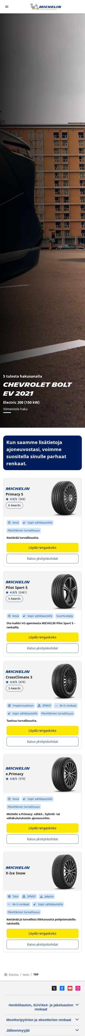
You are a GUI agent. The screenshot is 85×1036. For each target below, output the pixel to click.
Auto (26, 974)
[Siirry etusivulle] (46, 6)
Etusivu (14, 974)
